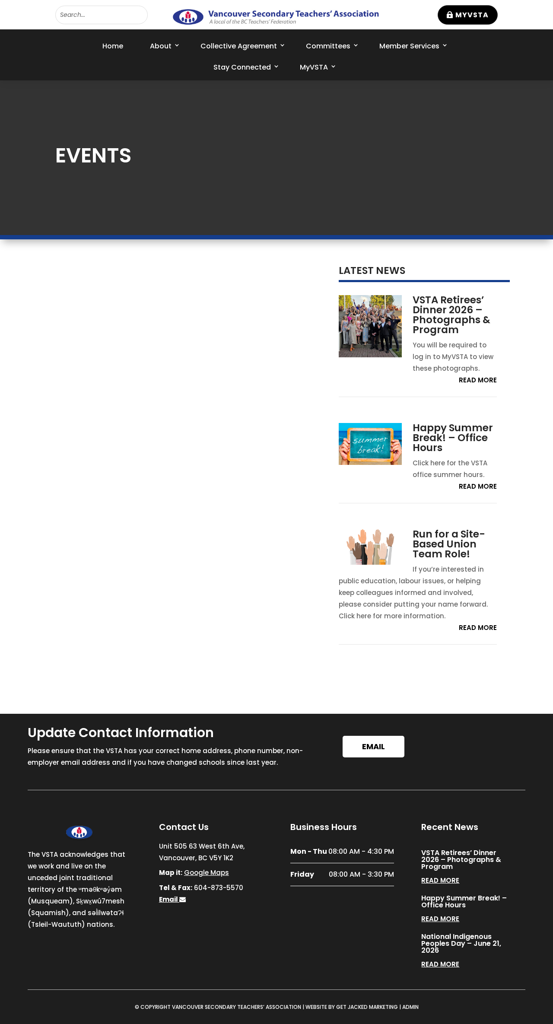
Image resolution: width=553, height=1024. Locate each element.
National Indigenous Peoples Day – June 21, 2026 (461, 943)
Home (112, 46)
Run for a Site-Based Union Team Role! (449, 544)
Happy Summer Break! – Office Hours (453, 438)
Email (373, 746)
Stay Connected (242, 67)
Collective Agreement (238, 46)
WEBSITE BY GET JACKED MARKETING (351, 1007)
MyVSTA (472, 15)
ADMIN (410, 1007)
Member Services (409, 46)
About (161, 46)
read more (478, 380)
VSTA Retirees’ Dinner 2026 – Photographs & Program (451, 315)
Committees (328, 46)
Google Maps (206, 872)
